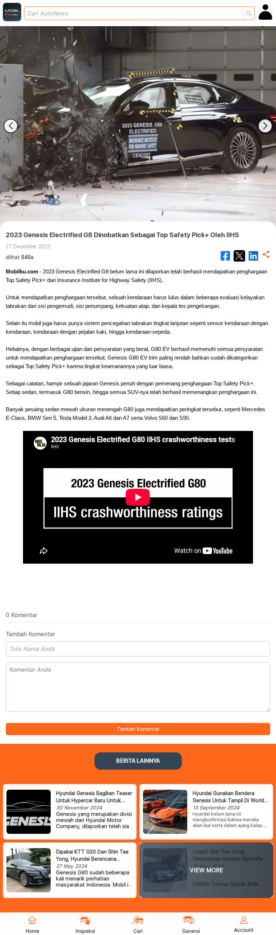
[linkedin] (253, 256)
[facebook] (225, 256)
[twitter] (239, 256)
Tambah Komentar (138, 729)
